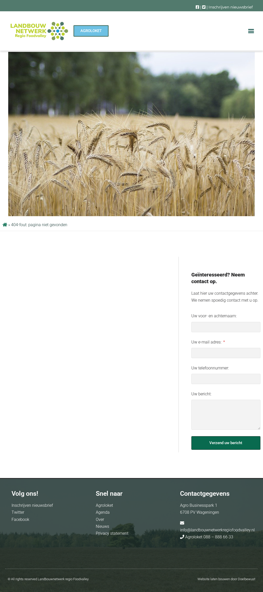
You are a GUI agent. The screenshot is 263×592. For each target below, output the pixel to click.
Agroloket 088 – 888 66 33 (208, 536)
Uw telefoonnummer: (210, 368)
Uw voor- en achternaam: (214, 315)
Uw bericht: (201, 394)
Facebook (20, 519)
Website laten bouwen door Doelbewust (226, 579)
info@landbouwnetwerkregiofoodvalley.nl (217, 530)
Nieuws (102, 526)
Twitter (18, 512)
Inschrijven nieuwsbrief (231, 7)
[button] (251, 31)
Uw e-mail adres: (206, 342)
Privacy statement (112, 533)
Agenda (103, 512)
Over (100, 519)
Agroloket (104, 505)
